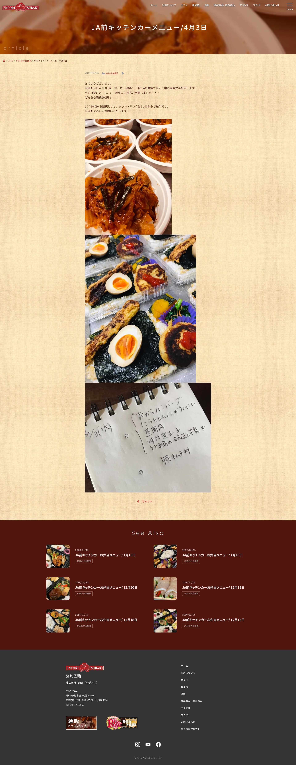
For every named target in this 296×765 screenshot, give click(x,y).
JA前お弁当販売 (24, 60)
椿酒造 (195, 5)
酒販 (206, 5)
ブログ (256, 5)
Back (148, 501)
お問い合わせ (272, 5)
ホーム (153, 5)
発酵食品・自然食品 (224, 5)
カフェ (184, 5)
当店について (169, 5)
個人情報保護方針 (190, 729)
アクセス (244, 5)
